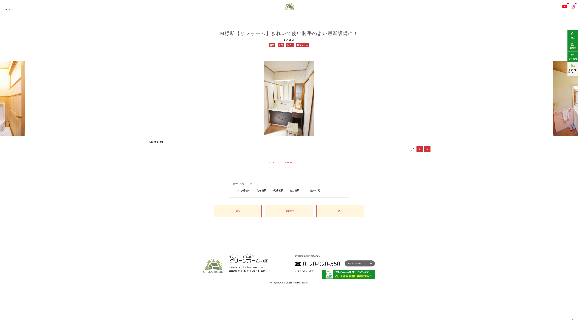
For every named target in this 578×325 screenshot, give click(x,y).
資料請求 (573, 58)
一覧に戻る (289, 162)
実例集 (573, 48)
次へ (303, 162)
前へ (274, 162)
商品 (573, 37)
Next (427, 149)
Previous (419, 149)
